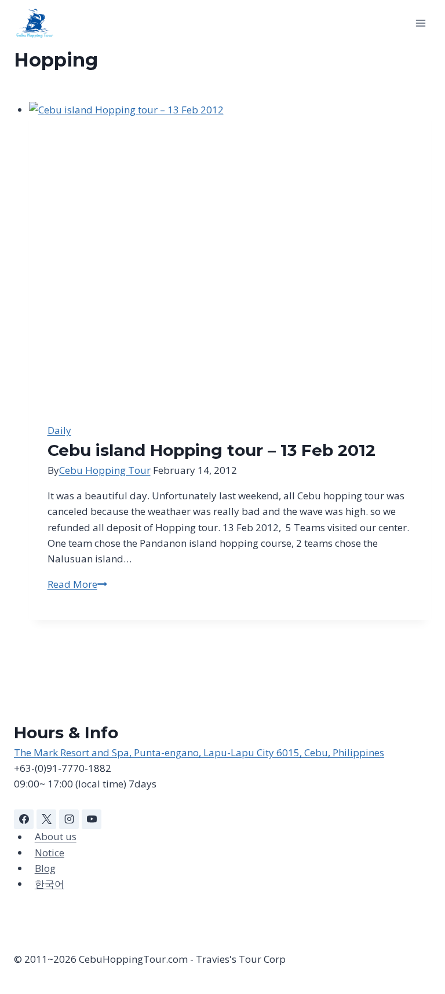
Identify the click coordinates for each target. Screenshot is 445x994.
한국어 (49, 883)
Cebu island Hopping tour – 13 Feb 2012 (211, 450)
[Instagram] (69, 819)
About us (55, 837)
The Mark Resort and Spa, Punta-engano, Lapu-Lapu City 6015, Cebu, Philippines (199, 752)
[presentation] (230, 253)
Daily (59, 430)
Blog (45, 868)
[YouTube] (91, 819)
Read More (77, 584)
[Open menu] (420, 23)
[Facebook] (24, 819)
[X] (46, 819)
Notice (49, 852)
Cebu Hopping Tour (105, 470)
